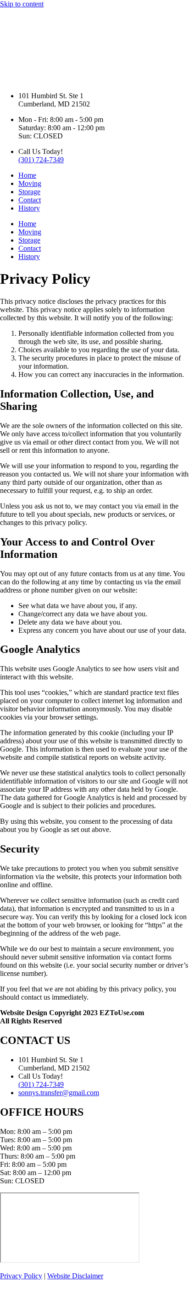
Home (27, 175)
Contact (29, 200)
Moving (29, 183)
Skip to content (22, 4)
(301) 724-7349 (41, 160)
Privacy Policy (21, 1276)
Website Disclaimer (75, 1276)
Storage (29, 192)
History (29, 208)
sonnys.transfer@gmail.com (58, 1092)
